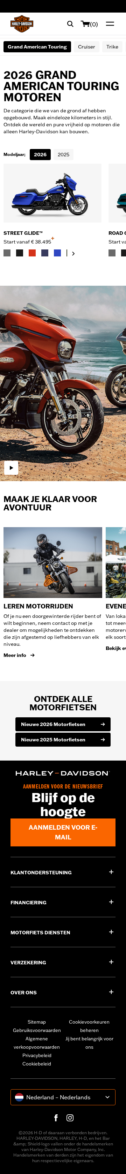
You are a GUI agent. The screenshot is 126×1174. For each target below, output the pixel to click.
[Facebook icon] (56, 1118)
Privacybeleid (36, 1055)
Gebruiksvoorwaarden (37, 1030)
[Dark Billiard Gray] (7, 252)
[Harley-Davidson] (62, 773)
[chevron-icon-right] (73, 253)
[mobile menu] (108, 24)
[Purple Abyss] (44, 252)
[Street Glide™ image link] (53, 193)
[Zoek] (70, 23)
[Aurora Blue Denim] (57, 252)
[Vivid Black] (19, 252)
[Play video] (11, 468)
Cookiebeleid (36, 1064)
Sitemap (37, 1022)
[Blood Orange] (32, 252)
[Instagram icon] (70, 1118)
